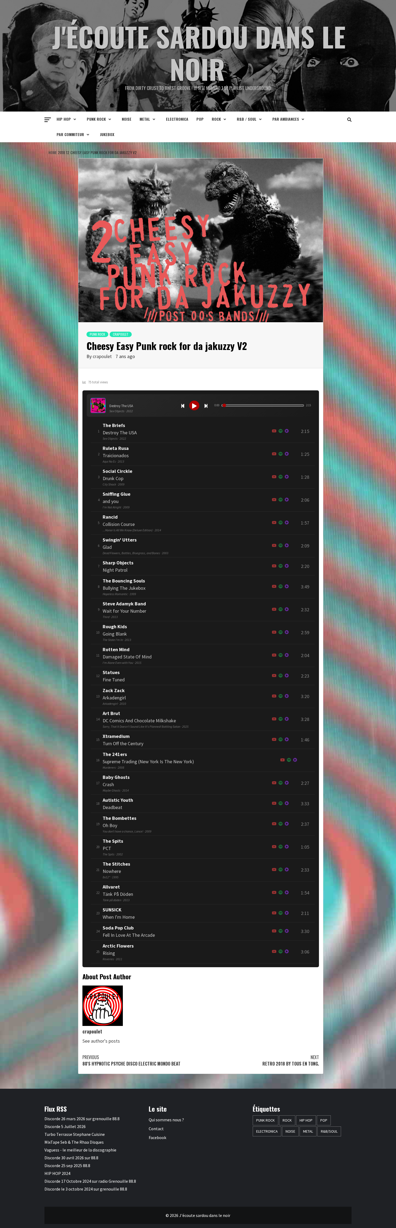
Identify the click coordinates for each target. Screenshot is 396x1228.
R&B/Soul (329, 1131)
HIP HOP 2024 (57, 1173)
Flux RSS (55, 1108)
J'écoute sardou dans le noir (199, 52)
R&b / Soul (246, 119)
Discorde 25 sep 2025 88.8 (67, 1165)
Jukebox (107, 134)
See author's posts (101, 1041)
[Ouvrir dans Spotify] (281, 431)
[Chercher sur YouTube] (274, 431)
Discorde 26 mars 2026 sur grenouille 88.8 (82, 1118)
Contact (156, 1128)
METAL (145, 119)
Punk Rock (96, 119)
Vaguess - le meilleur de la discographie (80, 1150)
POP (200, 119)
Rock (216, 119)
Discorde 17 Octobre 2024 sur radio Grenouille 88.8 (90, 1181)
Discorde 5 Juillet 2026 (65, 1126)
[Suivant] (206, 405)
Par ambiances (285, 119)
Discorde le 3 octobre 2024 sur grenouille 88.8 (85, 1189)
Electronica (177, 119)
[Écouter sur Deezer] (287, 431)
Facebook (157, 1137)
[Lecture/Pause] (194, 405)
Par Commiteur (70, 134)
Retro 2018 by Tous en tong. (290, 1060)
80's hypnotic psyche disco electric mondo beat (131, 1060)
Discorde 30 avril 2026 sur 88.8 (71, 1157)
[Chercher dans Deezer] (287, 566)
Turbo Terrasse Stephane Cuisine (74, 1134)
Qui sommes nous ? (166, 1119)
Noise (126, 119)
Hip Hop (64, 119)
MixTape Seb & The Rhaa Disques (74, 1142)
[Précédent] (182, 405)
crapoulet (120, 334)
